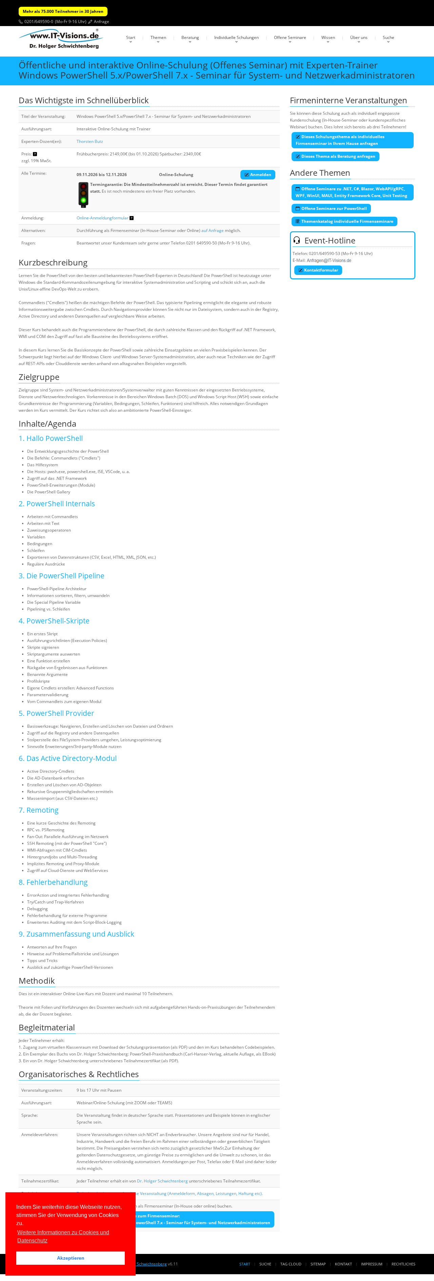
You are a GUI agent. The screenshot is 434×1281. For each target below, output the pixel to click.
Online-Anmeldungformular (103, 218)
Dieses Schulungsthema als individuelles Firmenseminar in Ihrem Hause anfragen (340, 140)
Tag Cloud (290, 1263)
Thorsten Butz (90, 141)
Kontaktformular (321, 270)
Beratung (190, 37)
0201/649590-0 (38, 21)
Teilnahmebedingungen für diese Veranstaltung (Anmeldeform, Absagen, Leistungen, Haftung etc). (170, 1193)
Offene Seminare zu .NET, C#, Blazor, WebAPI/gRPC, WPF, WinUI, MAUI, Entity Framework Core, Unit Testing (351, 192)
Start (130, 37)
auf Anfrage (212, 230)
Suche (388, 37)
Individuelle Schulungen (236, 37)
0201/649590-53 (324, 253)
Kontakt (343, 1263)
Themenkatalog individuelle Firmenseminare (347, 221)
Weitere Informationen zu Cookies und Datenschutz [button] (63, 1236)
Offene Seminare (290, 37)
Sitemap (318, 1263)
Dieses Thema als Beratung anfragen (338, 156)
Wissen (328, 37)
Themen (158, 37)
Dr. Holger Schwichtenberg (162, 1181)
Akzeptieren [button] (70, 1258)
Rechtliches (403, 1263)
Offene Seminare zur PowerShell (334, 208)
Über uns (359, 37)
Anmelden (260, 174)
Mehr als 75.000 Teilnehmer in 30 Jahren (63, 11)
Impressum (371, 1263)
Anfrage (101, 21)
